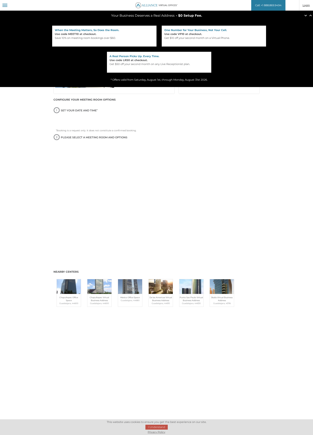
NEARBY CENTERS (66, 271)
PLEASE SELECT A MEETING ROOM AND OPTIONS (94, 137)
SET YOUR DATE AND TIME (79, 110)
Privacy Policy (156, 432)
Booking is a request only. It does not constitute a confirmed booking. (96, 130)
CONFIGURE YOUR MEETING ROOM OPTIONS (84, 99)
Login (306, 5)
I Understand (156, 427)
